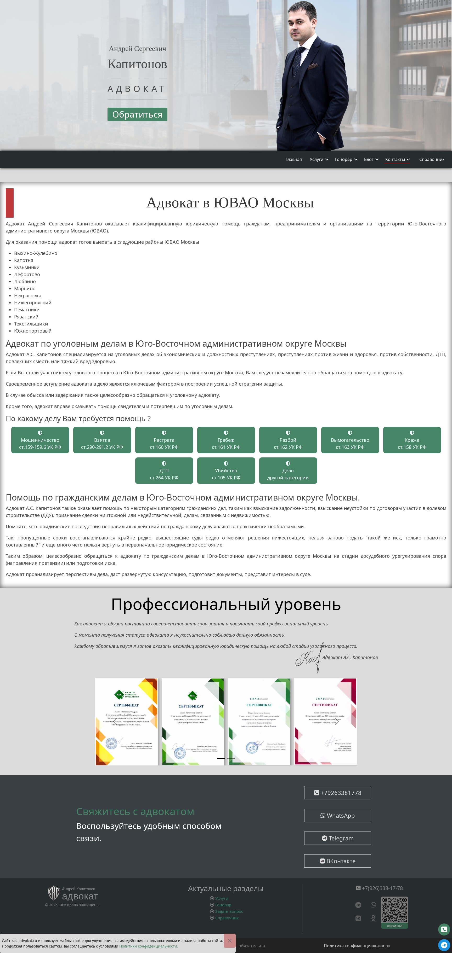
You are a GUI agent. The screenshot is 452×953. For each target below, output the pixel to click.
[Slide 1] (221, 759)
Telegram (340, 839)
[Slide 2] (231, 759)
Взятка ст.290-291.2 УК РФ (102, 443)
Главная (294, 159)
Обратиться (137, 114)
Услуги (316, 159)
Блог (369, 159)
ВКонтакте (340, 861)
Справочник (431, 159)
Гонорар (343, 159)
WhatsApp (340, 816)
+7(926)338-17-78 (382, 889)
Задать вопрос (229, 911)
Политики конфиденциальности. (148, 946)
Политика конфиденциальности (357, 946)
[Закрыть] (230, 941)
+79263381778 (340, 793)
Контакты (395, 159)
